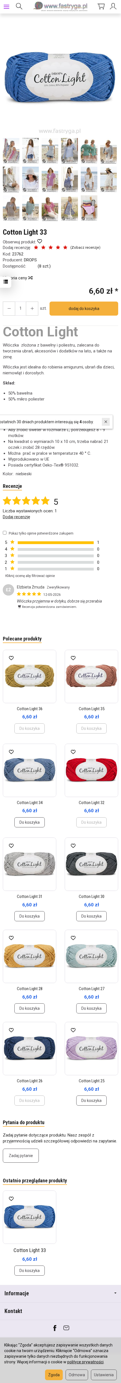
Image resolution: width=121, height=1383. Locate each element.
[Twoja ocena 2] (43, 248)
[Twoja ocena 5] (65, 248)
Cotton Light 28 (29, 988)
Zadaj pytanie (21, 1155)
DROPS (30, 259)
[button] (59, 78)
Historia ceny (15, 277)
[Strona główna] (60, 6)
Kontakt (13, 1311)
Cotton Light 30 (91, 896)
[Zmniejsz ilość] (32, 309)
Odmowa (77, 1375)
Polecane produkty (22, 639)
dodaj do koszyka (84, 308)
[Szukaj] (19, 6)
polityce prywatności (85, 1362)
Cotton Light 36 (29, 708)
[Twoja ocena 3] (50, 248)
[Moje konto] (114, 6)
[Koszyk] (101, 6)
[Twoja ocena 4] (58, 248)
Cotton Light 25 (91, 1080)
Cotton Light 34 (29, 802)
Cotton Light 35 (91, 708)
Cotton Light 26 (29, 1080)
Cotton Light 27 (91, 988)
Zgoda (54, 1375)
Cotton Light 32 (91, 802)
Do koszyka (29, 822)
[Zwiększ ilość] (9, 309)
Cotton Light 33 (30, 1250)
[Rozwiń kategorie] (6, 6)
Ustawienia (104, 1375)
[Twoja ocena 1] (36, 248)
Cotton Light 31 (29, 896)
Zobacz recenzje (85, 247)
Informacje (17, 1293)
